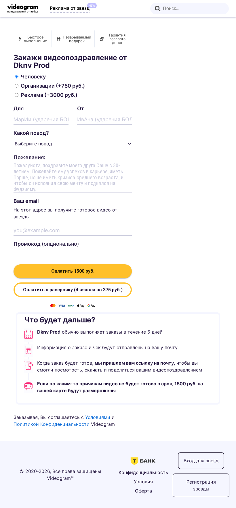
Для (19, 108)
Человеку (33, 77)
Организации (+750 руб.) (53, 86)
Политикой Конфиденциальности (52, 424)
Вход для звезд (201, 460)
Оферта (143, 491)
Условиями (97, 417)
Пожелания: (29, 157)
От (80, 108)
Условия (143, 481)
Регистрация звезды (201, 485)
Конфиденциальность (143, 472)
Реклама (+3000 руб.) (49, 95)
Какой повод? (31, 133)
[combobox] (189, 8)
